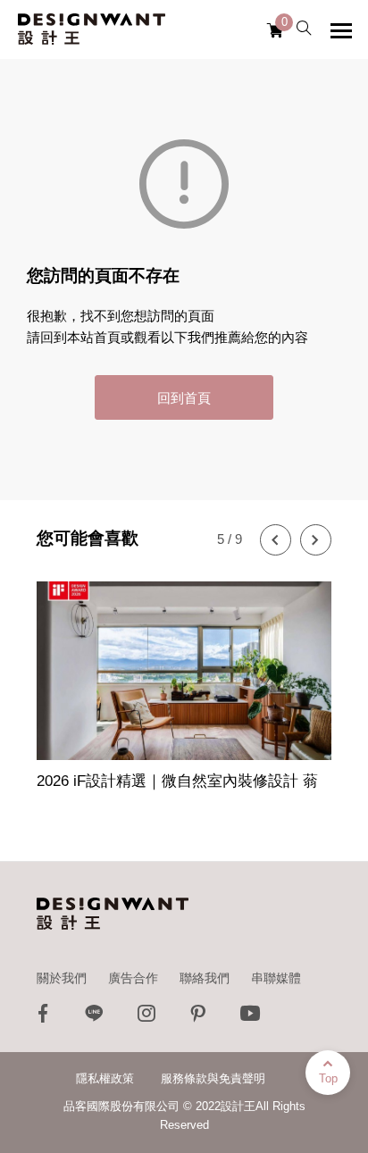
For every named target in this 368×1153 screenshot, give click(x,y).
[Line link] (94, 1017)
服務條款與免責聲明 (213, 1078)
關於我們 (62, 978)
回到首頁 (184, 397)
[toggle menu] (341, 30)
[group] (184, 688)
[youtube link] (250, 1017)
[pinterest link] (198, 1017)
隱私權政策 (105, 1078)
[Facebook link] (43, 1017)
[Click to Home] (91, 29)
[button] (275, 540)
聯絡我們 (205, 978)
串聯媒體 (276, 978)
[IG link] (146, 1017)
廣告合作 (133, 978)
